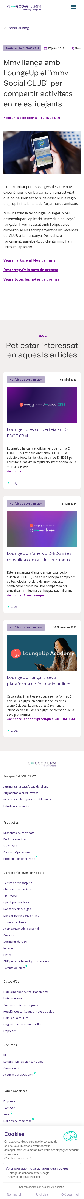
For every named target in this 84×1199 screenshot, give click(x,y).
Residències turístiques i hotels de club (28, 1011)
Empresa (9, 1101)
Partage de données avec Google (28, 1173)
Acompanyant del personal (21, 929)
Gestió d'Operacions (16, 852)
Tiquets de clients (14, 922)
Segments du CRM (15, 941)
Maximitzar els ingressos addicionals (27, 799)
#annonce (14, 471)
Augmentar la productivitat (20, 793)
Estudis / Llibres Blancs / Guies (23, 1062)
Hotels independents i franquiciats (26, 992)
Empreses (10, 1031)
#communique (34, 595)
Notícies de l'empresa (17, 1121)
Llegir (15, 483)
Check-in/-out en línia (17, 889)
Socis (6, 1114)
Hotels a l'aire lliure (15, 1018)
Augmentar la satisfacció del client (25, 786)
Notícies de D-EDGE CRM (22, 48)
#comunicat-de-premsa (20, 118)
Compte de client (14, 968)
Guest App (10, 846)
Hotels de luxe (12, 998)
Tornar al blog (18, 28)
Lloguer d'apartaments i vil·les (22, 1024)
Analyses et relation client (24, 1176)
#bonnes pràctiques (38, 719)
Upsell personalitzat (16, 902)
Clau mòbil (10, 896)
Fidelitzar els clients (16, 806)
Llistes (7, 955)
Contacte (9, 1108)
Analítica (8, 935)
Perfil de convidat (14, 839)
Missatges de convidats (18, 833)
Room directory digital (17, 909)
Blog (6, 1055)
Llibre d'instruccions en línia (21, 916)
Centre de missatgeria (17, 883)
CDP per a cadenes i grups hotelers (26, 961)
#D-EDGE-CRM (50, 118)
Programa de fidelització (19, 859)
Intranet (8, 948)
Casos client (11, 1068)
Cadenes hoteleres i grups (20, 1005)
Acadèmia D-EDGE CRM (18, 1075)
